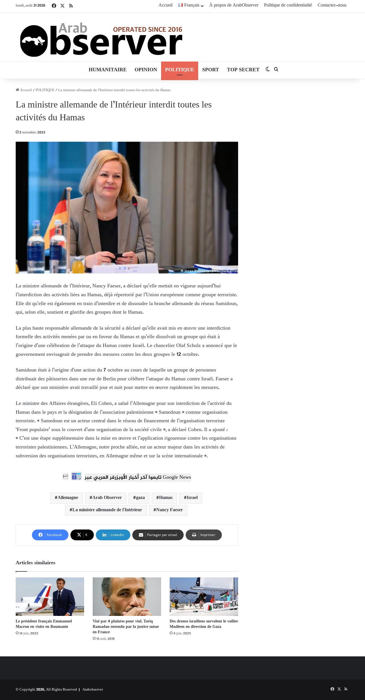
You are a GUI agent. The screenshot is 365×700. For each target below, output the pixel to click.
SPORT (210, 70)
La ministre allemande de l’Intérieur (107, 510)
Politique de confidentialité (288, 5)
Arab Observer (107, 498)
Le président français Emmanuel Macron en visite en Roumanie (44, 624)
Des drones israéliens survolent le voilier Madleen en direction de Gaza (204, 624)
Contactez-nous (332, 5)
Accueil (166, 5)
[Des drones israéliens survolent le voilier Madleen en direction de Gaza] (204, 596)
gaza (140, 498)
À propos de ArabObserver (233, 5)
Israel (192, 498)
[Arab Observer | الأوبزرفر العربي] (101, 37)
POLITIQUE (179, 70)
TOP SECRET (243, 70)
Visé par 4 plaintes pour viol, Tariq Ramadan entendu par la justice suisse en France (126, 627)
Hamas (166, 498)
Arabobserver (92, 690)
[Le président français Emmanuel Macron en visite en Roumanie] (50, 596)
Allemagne (68, 498)
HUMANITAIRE (108, 70)
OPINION (146, 70)
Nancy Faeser (169, 510)
